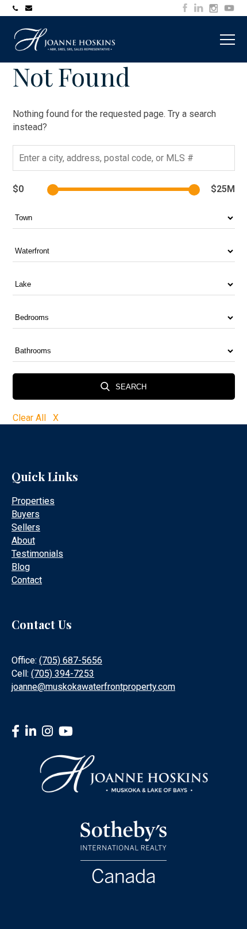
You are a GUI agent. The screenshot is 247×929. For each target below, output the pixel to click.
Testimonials (37, 553)
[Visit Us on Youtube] (229, 9)
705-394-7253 (17, 8)
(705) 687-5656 (70, 660)
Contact (26, 580)
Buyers (25, 514)
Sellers (25, 527)
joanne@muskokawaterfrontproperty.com (29, 8)
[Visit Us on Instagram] (213, 8)
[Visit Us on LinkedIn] (198, 7)
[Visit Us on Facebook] (185, 7)
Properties (33, 500)
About (23, 540)
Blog (20, 566)
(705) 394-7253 (62, 673)
